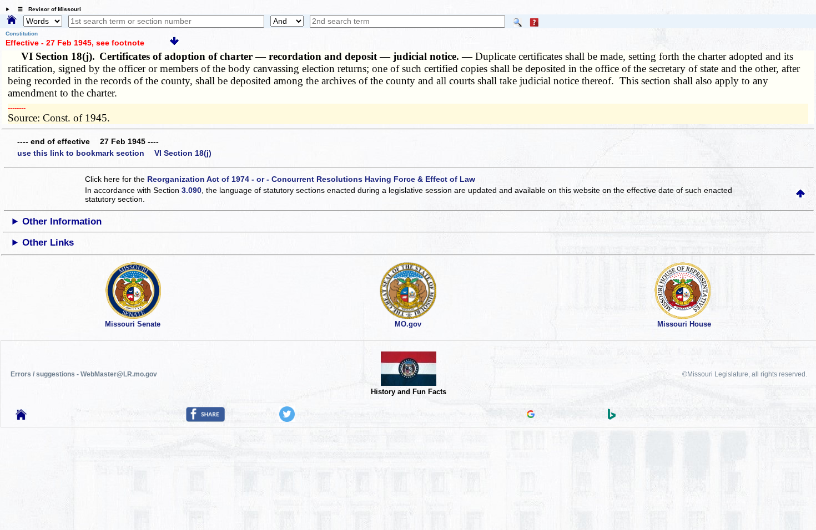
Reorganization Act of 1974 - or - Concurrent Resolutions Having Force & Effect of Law (311, 179)
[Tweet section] (287, 419)
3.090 (192, 190)
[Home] (12, 20)
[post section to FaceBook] (205, 419)
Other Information (62, 221)
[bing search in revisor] (612, 416)
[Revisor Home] (21, 416)
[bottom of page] (174, 42)
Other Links (48, 242)
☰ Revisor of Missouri (46, 9)
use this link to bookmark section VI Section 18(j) (114, 153)
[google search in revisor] (531, 415)
